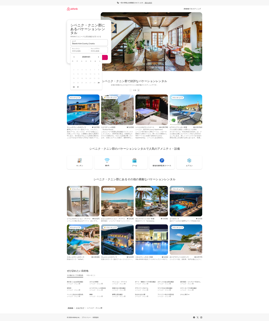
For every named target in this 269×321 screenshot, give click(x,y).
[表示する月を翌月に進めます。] (98, 57)
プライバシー (86, 317)
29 (98, 83)
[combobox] (89, 43)
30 (74, 87)
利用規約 (96, 317)
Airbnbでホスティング (192, 9)
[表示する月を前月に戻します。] (74, 57)
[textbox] (79, 51)
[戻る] (130, 90)
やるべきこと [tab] (91, 275)
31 (78, 87)
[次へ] (138, 90)
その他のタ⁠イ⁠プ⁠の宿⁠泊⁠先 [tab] (75, 275)
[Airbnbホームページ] (72, 8)
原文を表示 (148, 3)
